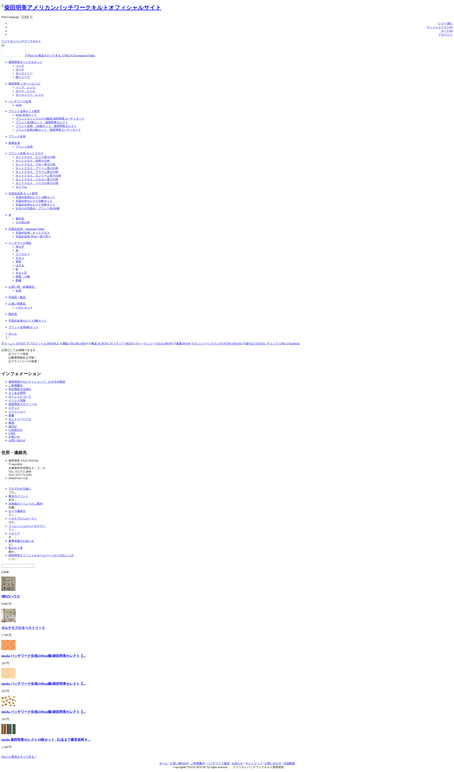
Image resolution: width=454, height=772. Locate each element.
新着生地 (14, 142)
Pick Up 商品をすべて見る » (18, 756)
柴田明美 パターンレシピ (24, 83)
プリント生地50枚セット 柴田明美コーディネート (48, 129)
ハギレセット (24, 307)
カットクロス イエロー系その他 (37, 179)
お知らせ (14, 436)
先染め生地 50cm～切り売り (33, 236)
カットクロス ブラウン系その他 (37, 171)
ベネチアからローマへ (23, 518)
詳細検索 (289, 763)
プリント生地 (17, 136)
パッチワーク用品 (20, 242)
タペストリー (24, 73)
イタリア (14, 533)
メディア (14, 407)
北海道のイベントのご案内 (26, 503)
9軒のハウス (10, 596)
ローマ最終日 (17, 511)
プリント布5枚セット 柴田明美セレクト (42, 122)
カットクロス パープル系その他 (37, 183)
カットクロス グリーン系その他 (37, 168)
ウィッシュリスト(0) (440, 27)
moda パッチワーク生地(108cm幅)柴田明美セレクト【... (43, 656)
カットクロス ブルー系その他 (35, 164)
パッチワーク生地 (20, 101)
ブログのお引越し (20, 488)
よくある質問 (17, 392)
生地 (18, 290)
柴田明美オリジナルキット (26, 62)
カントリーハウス (20, 419)
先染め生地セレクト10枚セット (35, 197)
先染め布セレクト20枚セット (34, 200)
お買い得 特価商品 (23, 286)
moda (19, 104)
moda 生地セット (26, 114)
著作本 (20, 218)
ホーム (13, 333)
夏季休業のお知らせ (21, 540)
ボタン (20, 257)
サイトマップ (253, 763)
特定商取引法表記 (20, 389)
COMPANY (16, 430)
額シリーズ (23, 77)
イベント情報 (17, 400)
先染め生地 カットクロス (33, 232)
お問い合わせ (17, 440)
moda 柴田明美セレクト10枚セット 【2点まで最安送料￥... (45, 739)
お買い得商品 (17, 303)
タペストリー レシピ (30, 94)
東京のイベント (18, 496)
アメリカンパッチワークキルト (21, 41)
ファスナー (23, 254)
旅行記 (13, 426)
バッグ (20, 65)
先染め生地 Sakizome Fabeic (27, 228)
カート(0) (447, 30)
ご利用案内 (16, 385)
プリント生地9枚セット (23, 327)
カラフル (21, 186)
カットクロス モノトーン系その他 (38, 175)
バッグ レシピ (25, 87)
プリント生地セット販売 (24, 111)
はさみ (20, 265)
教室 (11, 422)
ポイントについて (20, 396)
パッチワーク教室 (218, 763)
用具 (18, 261)
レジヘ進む (445, 23)
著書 (11, 415)
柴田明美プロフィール (23, 404)
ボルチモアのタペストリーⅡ (23, 628)
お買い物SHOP (179, 763)
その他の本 (23, 222)
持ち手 (20, 246)
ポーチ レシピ (25, 91)
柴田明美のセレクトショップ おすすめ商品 (37, 381)
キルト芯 (21, 272)
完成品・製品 (17, 297)
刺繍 (18, 280)
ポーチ (20, 69)
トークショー (17, 411)
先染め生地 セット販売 (23, 193)
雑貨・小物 (23, 276)
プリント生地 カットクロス (26, 153)
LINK (12, 433)
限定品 (13, 314)
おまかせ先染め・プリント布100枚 (38, 208)
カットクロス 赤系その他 (33, 160)
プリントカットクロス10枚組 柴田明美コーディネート (50, 118)
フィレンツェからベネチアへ (27, 526)
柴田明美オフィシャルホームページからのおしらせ (41, 555)
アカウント (445, 34)
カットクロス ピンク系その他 (35, 156)
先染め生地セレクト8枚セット (28, 320)
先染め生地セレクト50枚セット (35, 204)
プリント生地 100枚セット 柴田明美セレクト (46, 126)
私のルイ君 (16, 547)
